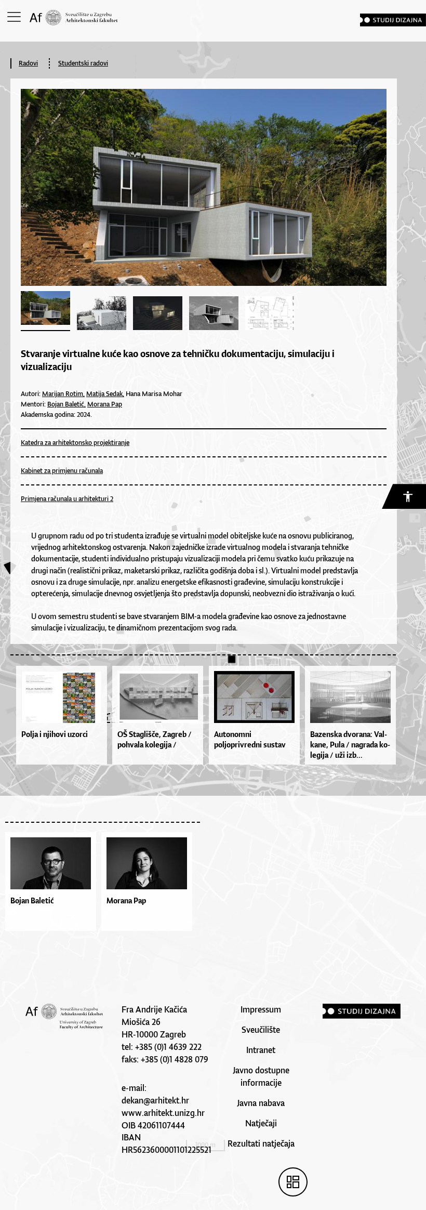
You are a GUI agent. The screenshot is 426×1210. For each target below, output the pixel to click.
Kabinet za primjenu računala (62, 470)
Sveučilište (261, 1029)
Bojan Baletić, (66, 404)
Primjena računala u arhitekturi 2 (67, 498)
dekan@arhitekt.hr (155, 1100)
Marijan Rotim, (63, 393)
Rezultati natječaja (261, 1143)
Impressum (261, 1009)
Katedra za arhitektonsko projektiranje (75, 442)
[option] (53, 884)
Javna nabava (261, 1103)
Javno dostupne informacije (261, 1076)
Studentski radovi (83, 63)
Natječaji (261, 1123)
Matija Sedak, (105, 393)
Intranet (260, 1050)
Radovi (28, 63)
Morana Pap (104, 404)
